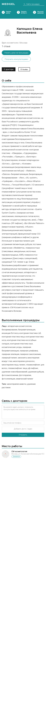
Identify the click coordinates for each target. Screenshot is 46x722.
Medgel (8, 4)
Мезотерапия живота (16, 384)
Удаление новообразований (14, 372)
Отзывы (24, 69)
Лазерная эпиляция (10, 354)
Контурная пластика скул (21, 343)
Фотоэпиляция (8, 379)
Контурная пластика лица (13, 336)
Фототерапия (25, 375)
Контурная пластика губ (30, 333)
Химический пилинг (24, 379)
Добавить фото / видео (23, 429)
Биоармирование (9, 329)
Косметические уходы (12, 347)
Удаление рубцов (36, 372)
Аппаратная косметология (19, 326)
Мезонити (22, 357)
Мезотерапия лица (10, 365)
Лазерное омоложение (30, 354)
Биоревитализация (26, 329)
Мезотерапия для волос (24, 361)
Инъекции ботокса (10, 333)
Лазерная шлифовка (29, 350)
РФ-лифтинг (33, 368)
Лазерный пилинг (9, 357)
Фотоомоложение (10, 375)
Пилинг (22, 365)
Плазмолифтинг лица (17, 368)
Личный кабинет (34, 12)
